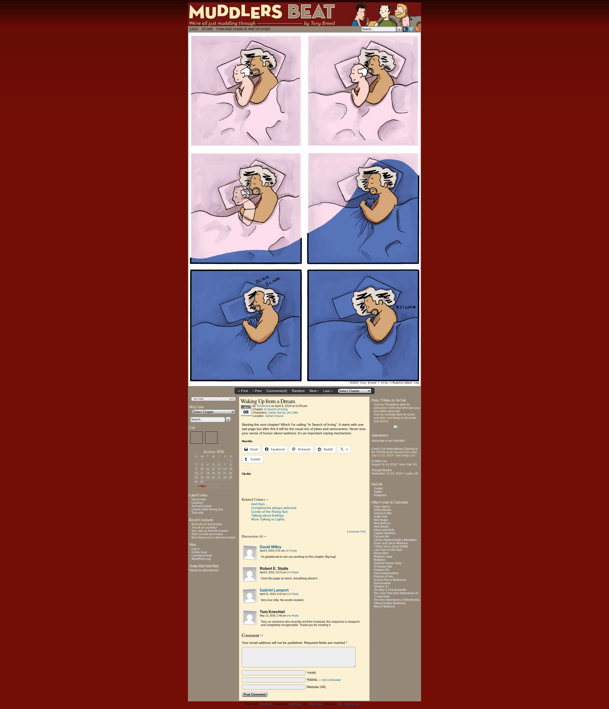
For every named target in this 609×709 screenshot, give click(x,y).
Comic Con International (387, 448)
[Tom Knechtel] (249, 617)
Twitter (411, 29)
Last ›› (328, 391)
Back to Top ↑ (353, 704)
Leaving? (198, 502)
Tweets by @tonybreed (204, 570)
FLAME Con (379, 461)
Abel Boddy (381, 526)
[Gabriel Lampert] (249, 602)
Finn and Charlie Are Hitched (243, 29)
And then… (259, 504)
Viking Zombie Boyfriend (389, 603)
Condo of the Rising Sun (207, 509)
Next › (314, 391)
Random (298, 391)
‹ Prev (257, 391)
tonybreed (263, 406)
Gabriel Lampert (274, 590)
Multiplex (379, 560)
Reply (293, 550)
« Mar (202, 486)
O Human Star (383, 566)
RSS (417, 29)
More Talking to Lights (267, 519)
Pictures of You (383, 576)
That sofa (197, 512)
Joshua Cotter (383, 513)
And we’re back (201, 506)
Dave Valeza (382, 506)
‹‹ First (243, 391)
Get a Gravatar (331, 680)
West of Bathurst (384, 606)
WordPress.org (201, 559)
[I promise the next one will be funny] (304, 383)
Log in (196, 549)
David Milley (270, 547)
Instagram (380, 495)
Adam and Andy (384, 530)
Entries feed (199, 552)
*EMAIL (324, 680)
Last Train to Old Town (388, 550)
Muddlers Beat (304, 14)
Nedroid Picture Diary (388, 563)
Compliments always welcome (273, 508)
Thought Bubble (381, 470)
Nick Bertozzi (382, 523)
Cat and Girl (381, 536)
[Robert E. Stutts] (249, 574)
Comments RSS (356, 531)
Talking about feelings (267, 515)
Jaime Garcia (276, 412)
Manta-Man (381, 553)
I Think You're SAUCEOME (391, 546)
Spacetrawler (382, 583)
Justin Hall (380, 516)
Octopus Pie (381, 570)
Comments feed (202, 555)
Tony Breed (265, 704)
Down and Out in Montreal (391, 543)
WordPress (295, 704)
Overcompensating (386, 573)
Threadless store (395, 404)
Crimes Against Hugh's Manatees (395, 540)
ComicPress (315, 704)
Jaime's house (274, 416)
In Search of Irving (276, 409)
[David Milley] (249, 559)
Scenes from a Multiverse (390, 580)
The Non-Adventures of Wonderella (396, 599)
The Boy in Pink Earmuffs (390, 590)
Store (207, 29)
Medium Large (383, 556)
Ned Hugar (381, 520)
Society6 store (393, 414)
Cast (194, 29)
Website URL (316, 687)
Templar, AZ (381, 586)
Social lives (199, 499)
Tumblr (405, 29)
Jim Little (292, 412)
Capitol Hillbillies (385, 533)
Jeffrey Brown (382, 510)
